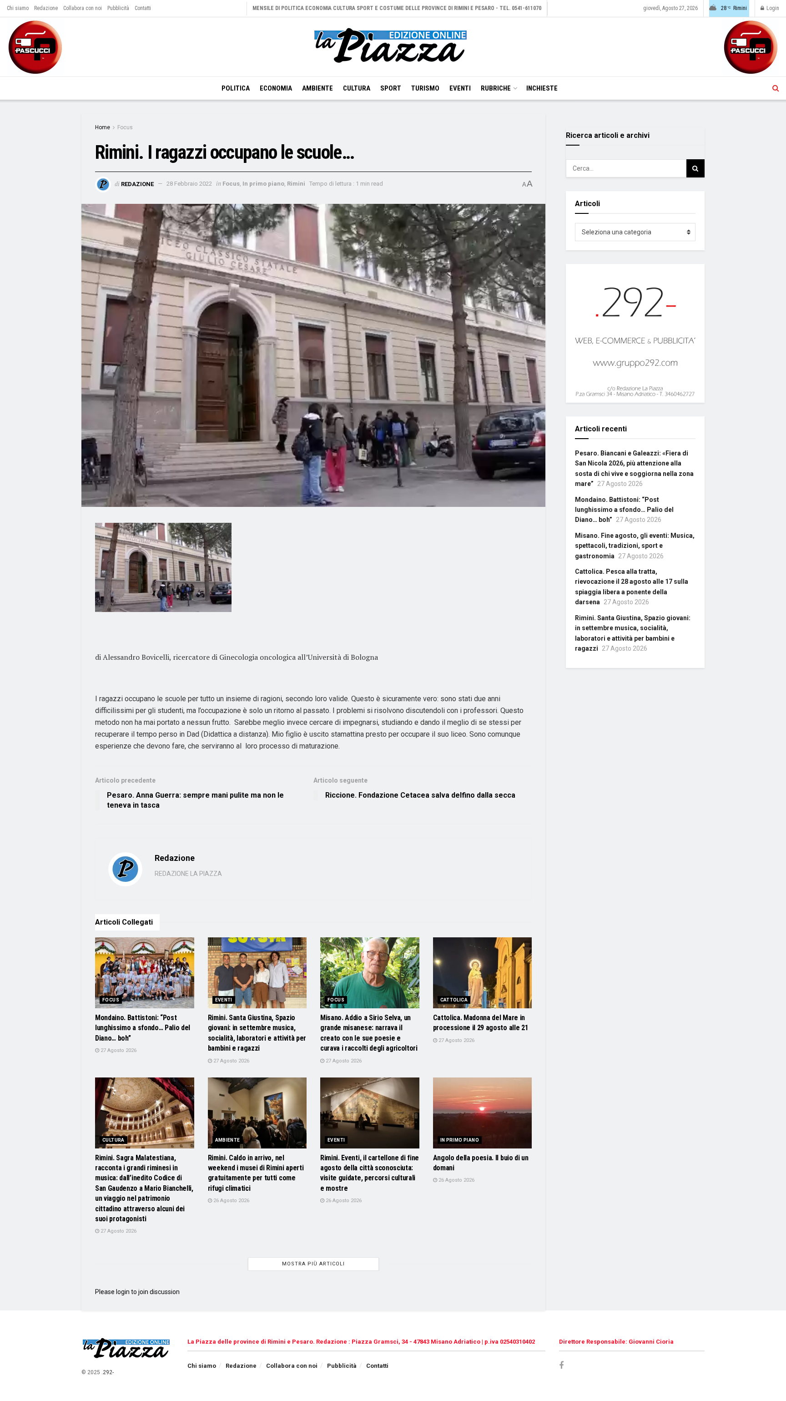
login (123, 1291)
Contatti (143, 8)
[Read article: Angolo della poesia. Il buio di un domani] (482, 1112)
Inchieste (542, 88)
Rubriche (496, 88)
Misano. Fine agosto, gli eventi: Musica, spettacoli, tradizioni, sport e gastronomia (635, 546)
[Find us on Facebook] (561, 1366)
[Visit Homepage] (393, 47)
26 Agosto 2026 (230, 1201)
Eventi (460, 88)
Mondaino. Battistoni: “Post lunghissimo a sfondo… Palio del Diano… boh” (142, 1027)
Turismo (425, 88)
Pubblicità (118, 8)
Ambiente (317, 88)
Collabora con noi (82, 8)
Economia (276, 88)
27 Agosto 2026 (117, 1050)
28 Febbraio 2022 (189, 183)
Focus (125, 127)
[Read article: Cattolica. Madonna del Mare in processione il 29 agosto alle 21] (482, 972)
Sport (390, 88)
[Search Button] (775, 88)
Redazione (46, 8)
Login (772, 8)
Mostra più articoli (313, 1264)
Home (102, 127)
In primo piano (263, 183)
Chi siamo (18, 8)
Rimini (296, 183)
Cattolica (454, 999)
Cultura (356, 88)
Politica (236, 88)
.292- (107, 1372)
